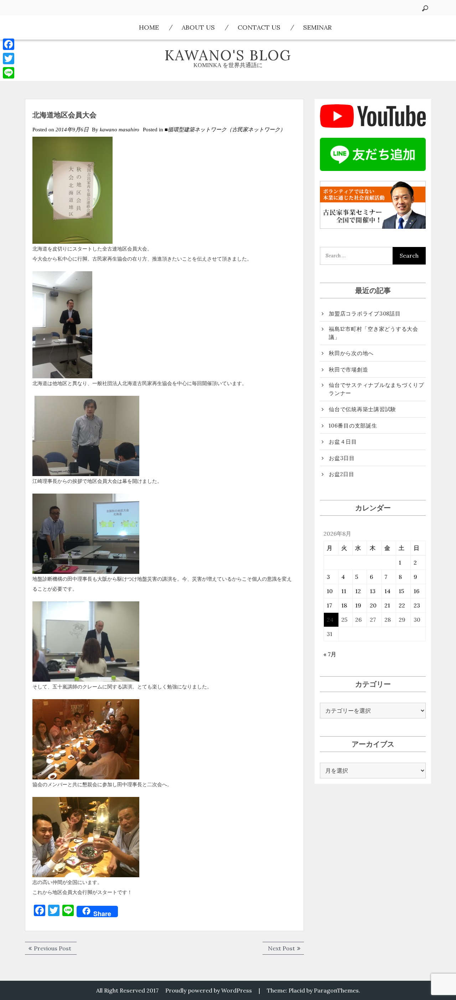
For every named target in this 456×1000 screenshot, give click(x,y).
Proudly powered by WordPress (208, 990)
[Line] (8, 73)
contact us (259, 27)
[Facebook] (8, 44)
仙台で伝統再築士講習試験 (362, 409)
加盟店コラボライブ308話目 (365, 313)
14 (387, 591)
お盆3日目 (342, 458)
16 (416, 591)
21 (387, 605)
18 (344, 605)
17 (329, 605)
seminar (317, 27)
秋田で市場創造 (348, 369)
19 (358, 605)
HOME (149, 27)
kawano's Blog (228, 55)
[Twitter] (8, 58)
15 (401, 591)
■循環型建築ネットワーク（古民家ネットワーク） (225, 129)
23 (417, 605)
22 (402, 605)
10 (330, 591)
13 (372, 591)
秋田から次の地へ (351, 353)
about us (198, 27)
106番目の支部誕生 (353, 425)
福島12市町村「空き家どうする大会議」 (373, 332)
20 (373, 605)
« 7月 (329, 654)
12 (358, 591)
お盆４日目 (343, 441)
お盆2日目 (341, 474)
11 (343, 591)
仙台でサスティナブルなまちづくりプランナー (376, 389)
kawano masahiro (119, 129)
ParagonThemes (336, 990)
